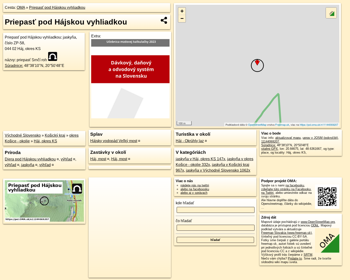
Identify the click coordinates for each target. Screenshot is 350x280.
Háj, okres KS (45, 141)
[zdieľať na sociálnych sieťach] (164, 20)
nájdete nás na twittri (194, 185)
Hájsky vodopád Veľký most (113, 141)
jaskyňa (27, 165)
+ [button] (182, 11)
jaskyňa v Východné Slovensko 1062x (218, 170)
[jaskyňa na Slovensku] (54, 56)
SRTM (308, 254)
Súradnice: (14, 66)
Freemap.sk (282, 124)
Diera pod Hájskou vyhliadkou (30, 159)
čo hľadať (184, 221)
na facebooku (294, 185)
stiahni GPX (269, 148)
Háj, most (98, 159)
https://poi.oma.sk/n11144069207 (319, 124)
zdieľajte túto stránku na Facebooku (286, 189)
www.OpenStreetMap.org (318, 222)
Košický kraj (55, 135)
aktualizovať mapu (288, 138)
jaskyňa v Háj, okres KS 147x (200, 159)
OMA (21, 7)
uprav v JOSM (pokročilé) (320, 138)
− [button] (182, 18)
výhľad (66, 159)
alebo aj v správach (193, 193)
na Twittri (267, 193)
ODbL (315, 225)
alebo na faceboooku (194, 189)
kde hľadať (185, 203)
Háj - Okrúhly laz (190, 141)
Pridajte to (295, 258)
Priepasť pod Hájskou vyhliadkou (57, 7)
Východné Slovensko (23, 135)
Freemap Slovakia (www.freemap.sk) (286, 233)
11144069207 (270, 141)
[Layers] (331, 13)
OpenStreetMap (257, 124)
